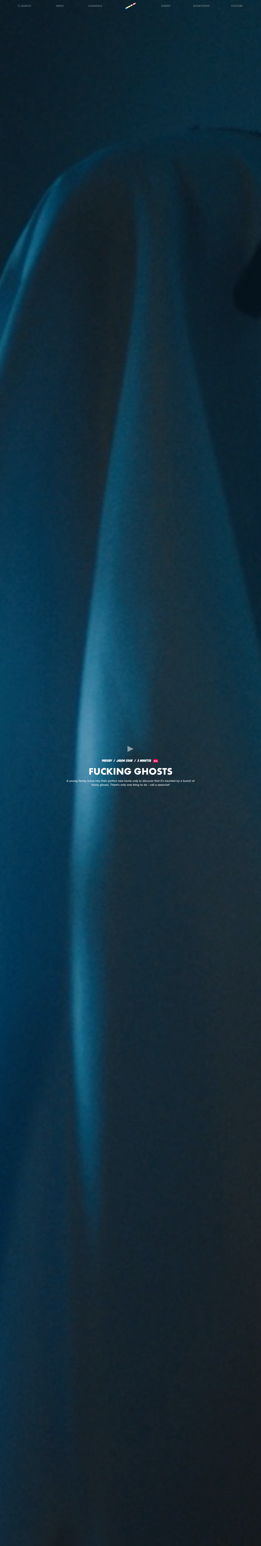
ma (156, 761)
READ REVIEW (130, 789)
